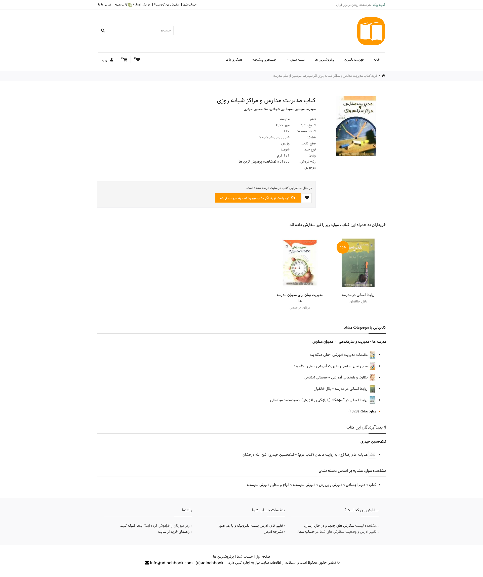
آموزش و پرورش (330, 485)
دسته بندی (297, 59)
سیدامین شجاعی (281, 109)
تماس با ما (104, 4)
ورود (104, 60)
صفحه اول (263, 557)
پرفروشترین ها (324, 59)
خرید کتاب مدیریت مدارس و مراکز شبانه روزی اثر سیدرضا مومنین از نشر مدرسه (325, 76)
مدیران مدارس (322, 342)
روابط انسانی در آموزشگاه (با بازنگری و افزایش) (335, 400)
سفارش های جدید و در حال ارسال (329, 526)
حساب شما (189, 4)
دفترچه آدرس (273, 532)
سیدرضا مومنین (305, 109)
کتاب (372, 485)
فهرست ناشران (354, 59)
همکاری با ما (233, 59)
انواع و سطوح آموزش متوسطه (268, 485)
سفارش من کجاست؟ (166, 4)
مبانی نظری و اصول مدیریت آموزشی (342, 366)
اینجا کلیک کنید (132, 526)
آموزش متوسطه (304, 485)
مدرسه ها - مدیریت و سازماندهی (362, 342)
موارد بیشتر (368, 411)
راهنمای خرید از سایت (174, 532)
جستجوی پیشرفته (264, 59)
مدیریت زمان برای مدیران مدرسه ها (300, 298)
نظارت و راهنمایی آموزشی (350, 377)
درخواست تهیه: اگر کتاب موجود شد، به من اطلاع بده (255, 198)
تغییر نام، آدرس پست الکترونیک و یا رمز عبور (251, 526)
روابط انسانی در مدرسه (358, 295)
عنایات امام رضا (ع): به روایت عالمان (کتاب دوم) (333, 455)
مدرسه (285, 119)
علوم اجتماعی (355, 485)
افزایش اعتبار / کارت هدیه (132, 5)
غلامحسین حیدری (256, 109)
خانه (377, 59)
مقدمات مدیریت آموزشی (350, 355)
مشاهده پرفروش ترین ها (257, 162)
